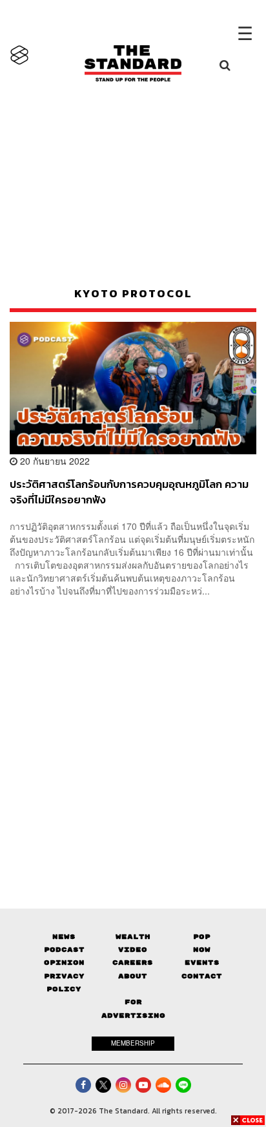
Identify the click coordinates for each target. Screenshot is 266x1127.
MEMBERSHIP (133, 1043)
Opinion (64, 962)
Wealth (133, 936)
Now (201, 949)
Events (202, 962)
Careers (132, 962)
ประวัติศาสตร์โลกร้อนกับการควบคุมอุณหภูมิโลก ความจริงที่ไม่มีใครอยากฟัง (129, 491)
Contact (201, 976)
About (132, 976)
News (64, 936)
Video (132, 949)
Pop (201, 936)
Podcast (64, 949)
